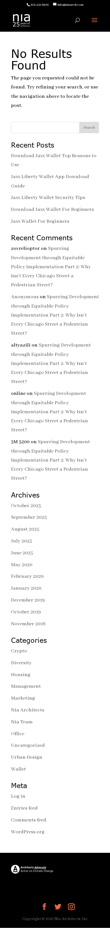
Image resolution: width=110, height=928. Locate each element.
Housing (20, 675)
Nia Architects (27, 710)
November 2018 (28, 624)
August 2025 (25, 529)
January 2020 (26, 588)
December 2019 (28, 600)
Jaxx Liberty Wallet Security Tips (48, 197)
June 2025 (22, 553)
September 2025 (29, 517)
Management (26, 686)
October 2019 (26, 612)
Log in (18, 796)
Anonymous (25, 297)
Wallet (18, 769)
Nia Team (22, 722)
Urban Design (26, 757)
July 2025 (21, 541)
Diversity (21, 663)
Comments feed (28, 820)
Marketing (23, 698)
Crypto (19, 651)
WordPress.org (28, 832)
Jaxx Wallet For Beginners (40, 221)
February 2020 (27, 576)
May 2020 (21, 565)
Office (17, 734)
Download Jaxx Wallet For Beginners (52, 209)
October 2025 (26, 506)
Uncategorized (28, 745)
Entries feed (24, 808)
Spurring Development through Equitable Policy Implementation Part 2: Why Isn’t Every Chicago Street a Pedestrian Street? (51, 266)
